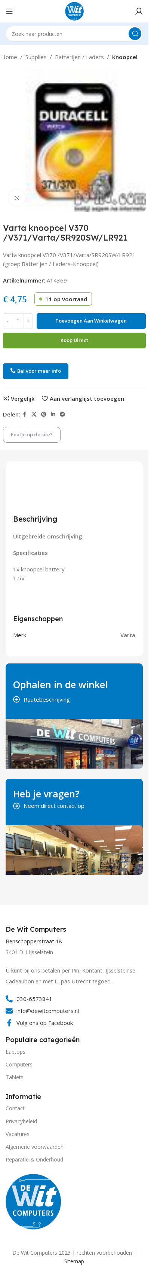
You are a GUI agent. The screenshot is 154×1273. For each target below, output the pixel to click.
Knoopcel (125, 57)
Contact (15, 1108)
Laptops (15, 1051)
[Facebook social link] (24, 414)
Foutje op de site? (32, 434)
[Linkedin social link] (53, 414)
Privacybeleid (21, 1121)
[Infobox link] (37, 929)
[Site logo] (74, 10)
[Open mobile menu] (9, 11)
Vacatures (18, 1134)
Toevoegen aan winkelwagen (91, 320)
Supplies (36, 57)
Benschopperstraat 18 (34, 941)
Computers (19, 1064)
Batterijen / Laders (79, 57)
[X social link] (34, 414)
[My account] (139, 11)
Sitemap (74, 1261)
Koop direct (74, 340)
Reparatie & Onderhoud (34, 1159)
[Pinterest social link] (44, 414)
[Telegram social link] (62, 414)
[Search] (135, 33)
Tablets (15, 1077)
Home (9, 57)
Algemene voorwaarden (35, 1146)
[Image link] (34, 1201)
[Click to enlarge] (17, 197)
